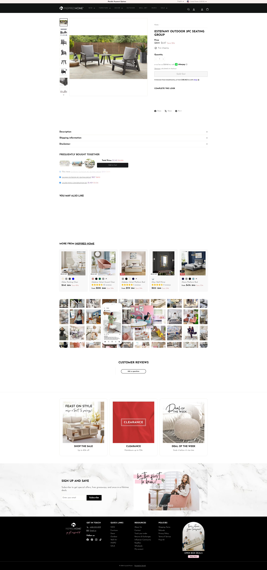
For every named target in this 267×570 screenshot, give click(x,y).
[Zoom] (108, 57)
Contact (138, 530)
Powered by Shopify (140, 565)
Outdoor (131, 8)
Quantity (158, 55)
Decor (118, 8)
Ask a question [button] (133, 371)
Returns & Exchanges (143, 537)
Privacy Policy (164, 533)
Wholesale (138, 546)
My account (139, 549)
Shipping (157, 68)
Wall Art (143, 8)
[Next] (63, 94)
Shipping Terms (164, 527)
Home (156, 25)
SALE (163, 8)
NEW (91, 8)
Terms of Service (165, 537)
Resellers (138, 543)
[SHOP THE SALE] (83, 422)
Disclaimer (64, 144)
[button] (97, 285)
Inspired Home (84, 244)
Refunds (162, 530)
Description (65, 132)
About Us (138, 527)
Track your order (141, 533)
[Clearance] (133, 422)
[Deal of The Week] (183, 422)
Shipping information (70, 138)
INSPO (154, 8)
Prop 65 (161, 540)
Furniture (104, 8)
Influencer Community (143, 540)
